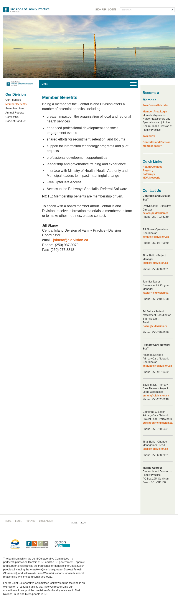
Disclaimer (46, 521)
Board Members (14, 108)
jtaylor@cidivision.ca (155, 292)
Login (112, 9)
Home (8, 521)
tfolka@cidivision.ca (155, 326)
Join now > (149, 136)
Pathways (149, 174)
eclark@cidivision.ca (155, 213)
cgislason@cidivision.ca (158, 422)
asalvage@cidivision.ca (157, 365)
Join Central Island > (155, 105)
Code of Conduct (15, 121)
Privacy (30, 521)
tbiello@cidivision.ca (155, 262)
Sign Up (100, 9)
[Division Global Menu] (88, 84)
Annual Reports (14, 112)
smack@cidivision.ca (156, 395)
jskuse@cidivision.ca (156, 236)
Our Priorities (13, 99)
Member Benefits (16, 104)
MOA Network (151, 177)
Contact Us (11, 117)
